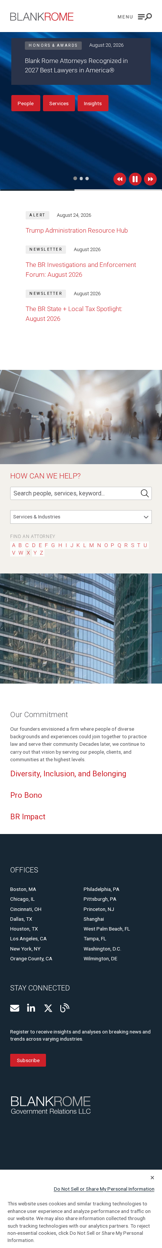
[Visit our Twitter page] (48, 1008)
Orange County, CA (31, 958)
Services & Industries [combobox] (36, 517)
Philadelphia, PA (101, 889)
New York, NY (25, 949)
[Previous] (119, 179)
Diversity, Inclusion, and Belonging (68, 773)
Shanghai (94, 919)
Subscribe (28, 1060)
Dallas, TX (21, 919)
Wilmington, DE (100, 958)
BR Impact (28, 816)
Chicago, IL (22, 899)
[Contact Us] (14, 1008)
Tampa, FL (95, 938)
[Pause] (135, 179)
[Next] (150, 179)
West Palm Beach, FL (107, 929)
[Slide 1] (75, 178)
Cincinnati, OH (25, 909)
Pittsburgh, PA (100, 899)
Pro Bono (26, 795)
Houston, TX (24, 929)
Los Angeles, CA (28, 938)
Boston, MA (23, 889)
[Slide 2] (81, 178)
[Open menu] (135, 16)
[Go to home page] (41, 16)
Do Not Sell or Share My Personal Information (104, 1189)
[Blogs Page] (64, 1007)
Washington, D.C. (102, 949)
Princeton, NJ (99, 909)
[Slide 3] (87, 178)
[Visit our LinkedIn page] (31, 1008)
